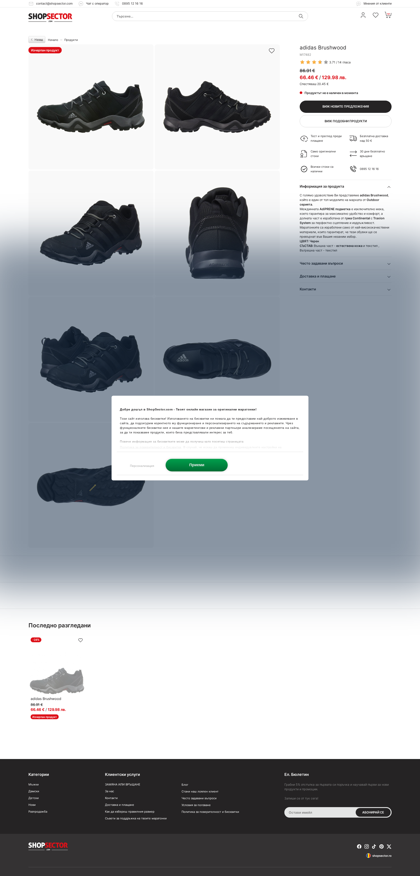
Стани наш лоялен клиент (200, 791)
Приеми (196, 465)
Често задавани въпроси (199, 798)
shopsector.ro (382, 855)
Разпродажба (37, 811)
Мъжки (33, 784)
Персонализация (142, 465)
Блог (185, 784)
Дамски (33, 791)
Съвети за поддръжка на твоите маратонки (136, 818)
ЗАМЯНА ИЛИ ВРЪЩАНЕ (122, 784)
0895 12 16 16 (132, 3)
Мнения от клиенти (377, 3)
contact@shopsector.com (54, 3)
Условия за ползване (196, 805)
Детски (33, 798)
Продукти (71, 40)
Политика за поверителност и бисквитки (210, 811)
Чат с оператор (97, 3)
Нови (32, 804)
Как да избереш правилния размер (129, 811)
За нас (109, 791)
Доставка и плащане (119, 804)
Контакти (111, 798)
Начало (53, 40)
